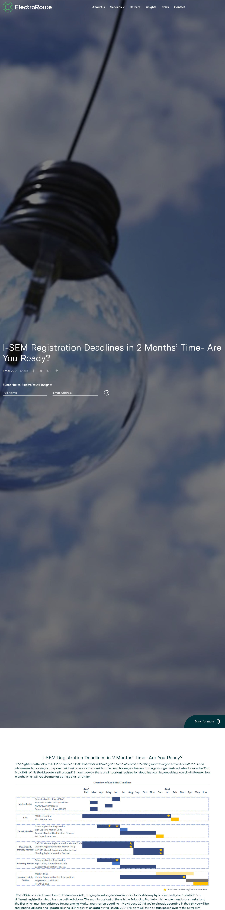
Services (116, 7)
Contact (179, 7)
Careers (135, 7)
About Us (98, 7)
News (165, 7)
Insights (151, 7)
